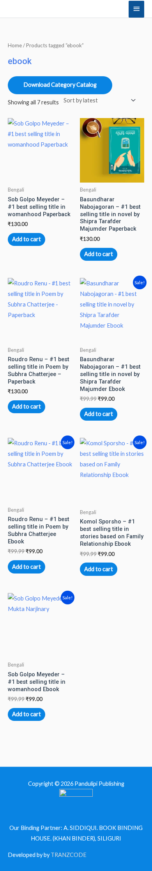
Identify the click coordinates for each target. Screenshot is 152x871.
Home (15, 45)
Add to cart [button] (26, 239)
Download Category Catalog (60, 84)
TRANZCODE (69, 854)
